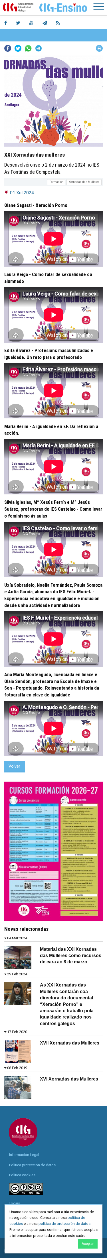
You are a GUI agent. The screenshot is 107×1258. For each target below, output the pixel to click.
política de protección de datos (64, 1223)
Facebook (7, 48)
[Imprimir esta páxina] (99, 48)
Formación (56, 181)
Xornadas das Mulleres (84, 181)
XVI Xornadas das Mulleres (69, 1079)
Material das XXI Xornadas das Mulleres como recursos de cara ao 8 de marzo (70, 956)
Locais (14, 1203)
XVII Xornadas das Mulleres (69, 1043)
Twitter (18, 48)
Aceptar (88, 1244)
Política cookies (22, 1175)
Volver (14, 766)
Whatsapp (28, 48)
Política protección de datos (32, 1165)
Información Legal (24, 1155)
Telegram (38, 48)
